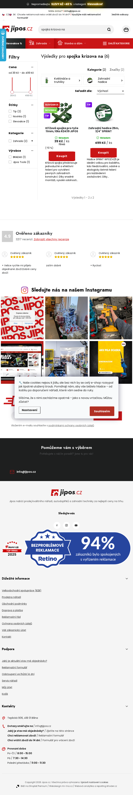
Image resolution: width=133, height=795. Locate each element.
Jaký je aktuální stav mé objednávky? (24, 661)
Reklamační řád (11, 617)
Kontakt (6, 636)
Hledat (109, 29)
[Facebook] (57, 525)
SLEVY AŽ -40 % (61, 4)
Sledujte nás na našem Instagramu (71, 289)
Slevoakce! (95, 4)
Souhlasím (102, 411)
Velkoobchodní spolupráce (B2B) (21, 590)
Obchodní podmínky (14, 603)
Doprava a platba (12, 610)
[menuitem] (13, 43)
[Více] (116, 43)
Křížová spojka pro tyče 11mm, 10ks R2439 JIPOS (61, 130)
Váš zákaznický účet (14, 630)
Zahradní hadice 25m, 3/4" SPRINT (103, 130)
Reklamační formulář (14, 667)
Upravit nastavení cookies (94, 782)
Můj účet (7, 687)
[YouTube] (76, 525)
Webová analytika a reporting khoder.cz (96, 786)
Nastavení (29, 410)
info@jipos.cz (26, 472)
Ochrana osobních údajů (17, 623)
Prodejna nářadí (11, 597)
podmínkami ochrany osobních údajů (71, 425)
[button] (82, 91)
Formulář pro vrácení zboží (59, 740)
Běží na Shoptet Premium (34, 786)
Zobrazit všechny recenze (51, 239)
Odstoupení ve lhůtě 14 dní (18, 674)
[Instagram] (66, 525)
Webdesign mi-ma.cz (61, 786)
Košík (5, 694)
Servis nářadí (9, 680)
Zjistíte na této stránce (60, 731)
